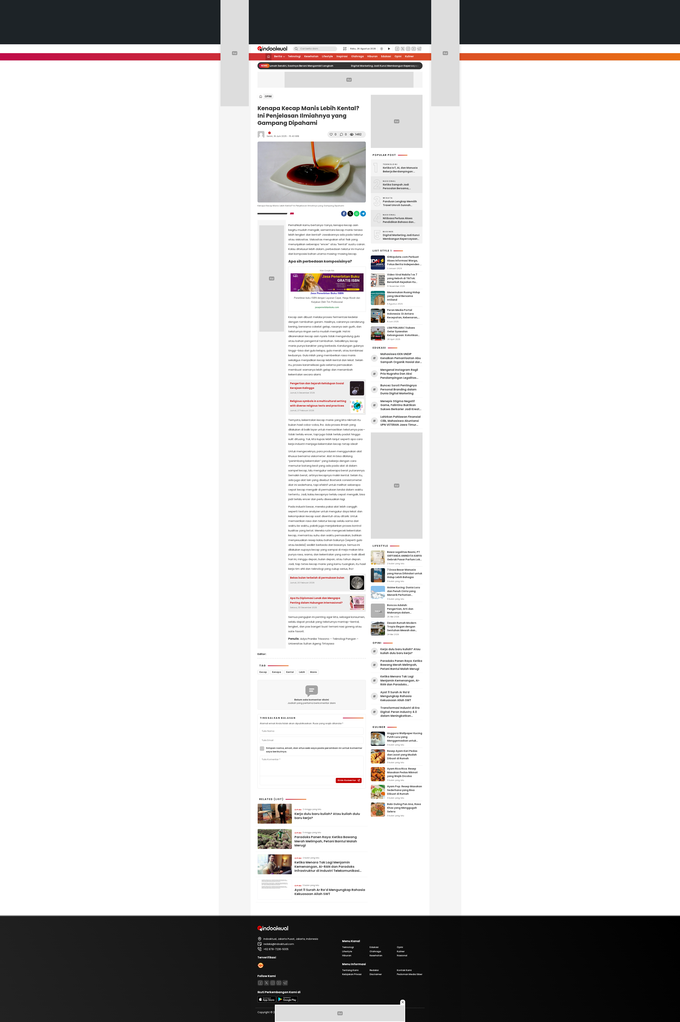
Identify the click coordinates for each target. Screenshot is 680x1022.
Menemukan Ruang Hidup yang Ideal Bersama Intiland (403, 296)
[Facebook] (397, 48)
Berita (278, 56)
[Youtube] (279, 983)
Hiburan (372, 56)
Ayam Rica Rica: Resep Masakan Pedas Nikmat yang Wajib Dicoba (402, 772)
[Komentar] (341, 134)
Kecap (263, 672)
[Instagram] (408, 48)
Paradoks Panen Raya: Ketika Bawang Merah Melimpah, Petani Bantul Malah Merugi (325, 841)
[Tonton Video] (389, 49)
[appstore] (266, 1001)
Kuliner (409, 56)
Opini (398, 56)
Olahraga (357, 56)
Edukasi (386, 56)
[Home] (268, 56)
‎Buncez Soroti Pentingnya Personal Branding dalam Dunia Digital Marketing (398, 389)
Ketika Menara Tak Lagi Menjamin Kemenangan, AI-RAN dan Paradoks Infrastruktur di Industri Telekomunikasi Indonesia (326, 866)
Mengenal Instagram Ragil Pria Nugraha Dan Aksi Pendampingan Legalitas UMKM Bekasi (399, 374)
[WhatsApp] (356, 213)
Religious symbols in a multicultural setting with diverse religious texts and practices (318, 403)
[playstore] (287, 1001)
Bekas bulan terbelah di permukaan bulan (317, 577)
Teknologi (294, 56)
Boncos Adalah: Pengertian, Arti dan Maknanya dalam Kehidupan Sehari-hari (401, 610)
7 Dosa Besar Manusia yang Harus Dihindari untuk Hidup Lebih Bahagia (404, 573)
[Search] (296, 49)
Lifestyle (327, 56)
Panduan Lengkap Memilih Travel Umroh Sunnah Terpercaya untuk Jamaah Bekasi (400, 203)
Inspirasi (342, 56)
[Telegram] (419, 48)
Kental (290, 672)
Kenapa (276, 672)
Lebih (302, 672)
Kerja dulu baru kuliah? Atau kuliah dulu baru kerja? (327, 816)
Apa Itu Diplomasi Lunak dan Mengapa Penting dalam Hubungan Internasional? (316, 600)
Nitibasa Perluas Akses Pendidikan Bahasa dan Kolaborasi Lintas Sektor (399, 220)
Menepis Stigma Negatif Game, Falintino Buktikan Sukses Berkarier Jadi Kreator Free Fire (401, 405)
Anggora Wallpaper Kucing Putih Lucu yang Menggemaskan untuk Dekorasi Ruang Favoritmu (404, 738)
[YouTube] (413, 48)
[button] (345, 48)
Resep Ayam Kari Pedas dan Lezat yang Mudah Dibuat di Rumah (402, 754)
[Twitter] (402, 48)
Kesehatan (311, 56)
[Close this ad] (402, 1002)
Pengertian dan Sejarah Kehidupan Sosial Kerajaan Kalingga (317, 386)
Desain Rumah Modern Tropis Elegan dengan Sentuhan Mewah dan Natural (401, 628)
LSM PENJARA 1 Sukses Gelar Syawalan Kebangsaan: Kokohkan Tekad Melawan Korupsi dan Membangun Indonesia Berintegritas (402, 337)
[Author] (261, 134)
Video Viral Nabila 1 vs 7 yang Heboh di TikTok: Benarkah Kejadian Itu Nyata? (402, 280)
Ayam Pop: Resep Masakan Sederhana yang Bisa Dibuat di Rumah (404, 790)
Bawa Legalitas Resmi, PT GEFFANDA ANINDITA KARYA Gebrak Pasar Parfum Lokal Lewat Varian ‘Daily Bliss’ (405, 557)
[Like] (331, 134)
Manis (313, 672)
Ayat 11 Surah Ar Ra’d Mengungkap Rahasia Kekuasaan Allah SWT (329, 892)
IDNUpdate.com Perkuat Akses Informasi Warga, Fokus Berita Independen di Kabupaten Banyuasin (404, 262)
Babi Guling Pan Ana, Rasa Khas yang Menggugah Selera (404, 807)
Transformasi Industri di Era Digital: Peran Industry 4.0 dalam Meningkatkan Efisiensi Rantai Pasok (400, 712)
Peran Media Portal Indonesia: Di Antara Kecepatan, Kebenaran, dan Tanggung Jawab (402, 315)
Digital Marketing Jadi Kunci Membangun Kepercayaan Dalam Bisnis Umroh (395, 65)
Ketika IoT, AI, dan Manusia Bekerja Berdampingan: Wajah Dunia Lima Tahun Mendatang (400, 169)
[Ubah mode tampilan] (381, 48)
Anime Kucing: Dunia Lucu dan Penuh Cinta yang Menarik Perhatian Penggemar (403, 593)
